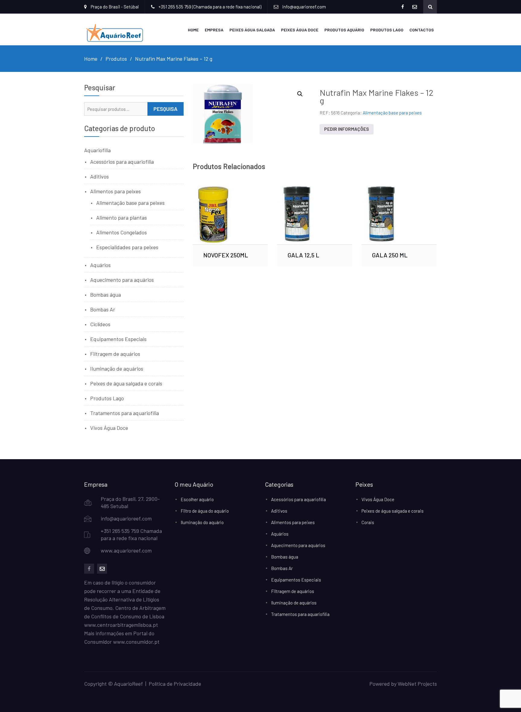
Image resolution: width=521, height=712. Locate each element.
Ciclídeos (100, 324)
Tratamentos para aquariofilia (124, 413)
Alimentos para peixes (115, 191)
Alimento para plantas (121, 217)
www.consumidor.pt (136, 641)
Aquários (100, 265)
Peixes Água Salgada (252, 29)
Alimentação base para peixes (392, 112)
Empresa (214, 29)
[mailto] (102, 569)
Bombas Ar (102, 309)
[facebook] (89, 569)
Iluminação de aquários (116, 368)
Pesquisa (165, 108)
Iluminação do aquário (202, 522)
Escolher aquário (197, 499)
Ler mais (230, 214)
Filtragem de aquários (115, 353)
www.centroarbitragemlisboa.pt (121, 624)
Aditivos (99, 176)
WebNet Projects (417, 683)
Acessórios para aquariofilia (122, 161)
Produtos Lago (386, 29)
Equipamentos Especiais (118, 339)
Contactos (421, 29)
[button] (300, 94)
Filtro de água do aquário (205, 511)
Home (193, 29)
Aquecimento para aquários (122, 279)
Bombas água (105, 294)
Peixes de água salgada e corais (126, 383)
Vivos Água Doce (109, 427)
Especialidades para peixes (127, 247)
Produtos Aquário (344, 29)
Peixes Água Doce (299, 29)
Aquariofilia (97, 150)
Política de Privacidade (175, 683)
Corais (368, 522)
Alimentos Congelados (121, 232)
